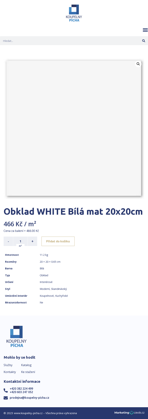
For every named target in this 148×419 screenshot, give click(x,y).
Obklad (44, 275)
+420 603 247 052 (21, 392)
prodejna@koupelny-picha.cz (29, 397)
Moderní (45, 289)
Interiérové (46, 282)
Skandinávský (59, 289)
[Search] (143, 40)
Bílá (42, 268)
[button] (145, 30)
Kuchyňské (61, 295)
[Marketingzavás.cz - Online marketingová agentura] (129, 413)
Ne (41, 302)
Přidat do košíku (58, 241)
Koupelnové (47, 295)
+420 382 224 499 (21, 388)
